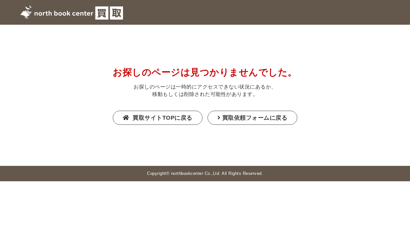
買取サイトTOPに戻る (162, 118)
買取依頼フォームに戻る (255, 118)
